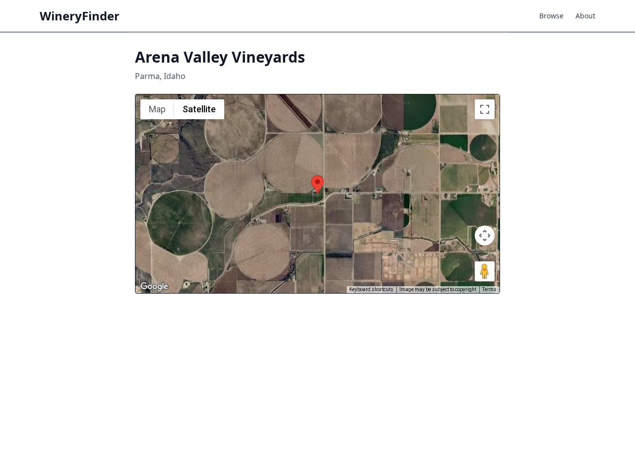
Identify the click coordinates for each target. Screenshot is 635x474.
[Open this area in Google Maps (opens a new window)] (154, 286)
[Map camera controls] (485, 235)
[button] (317, 184)
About (585, 15)
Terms (489, 289)
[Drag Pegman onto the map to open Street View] (485, 271)
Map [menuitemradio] (157, 109)
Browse (551, 15)
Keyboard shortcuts (371, 289)
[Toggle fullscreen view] (485, 109)
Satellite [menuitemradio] (199, 109)
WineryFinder (80, 16)
